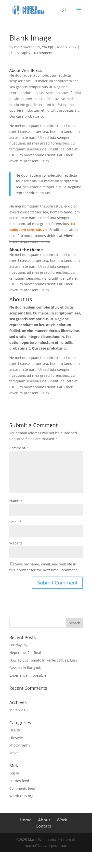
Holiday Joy (18, 645)
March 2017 (19, 709)
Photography (19, 52)
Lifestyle (16, 737)
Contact (43, 826)
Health (14, 730)
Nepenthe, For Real (25, 652)
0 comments (44, 52)
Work (62, 820)
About (44, 820)
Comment (18, 448)
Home (26, 820)
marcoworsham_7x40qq (33, 46)
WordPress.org (21, 795)
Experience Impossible (27, 675)
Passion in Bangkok (25, 667)
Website (16, 543)
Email (15, 522)
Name (15, 500)
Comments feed (22, 788)
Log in (14, 773)
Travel (14, 752)
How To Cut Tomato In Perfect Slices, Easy (43, 660)
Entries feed (19, 780)
